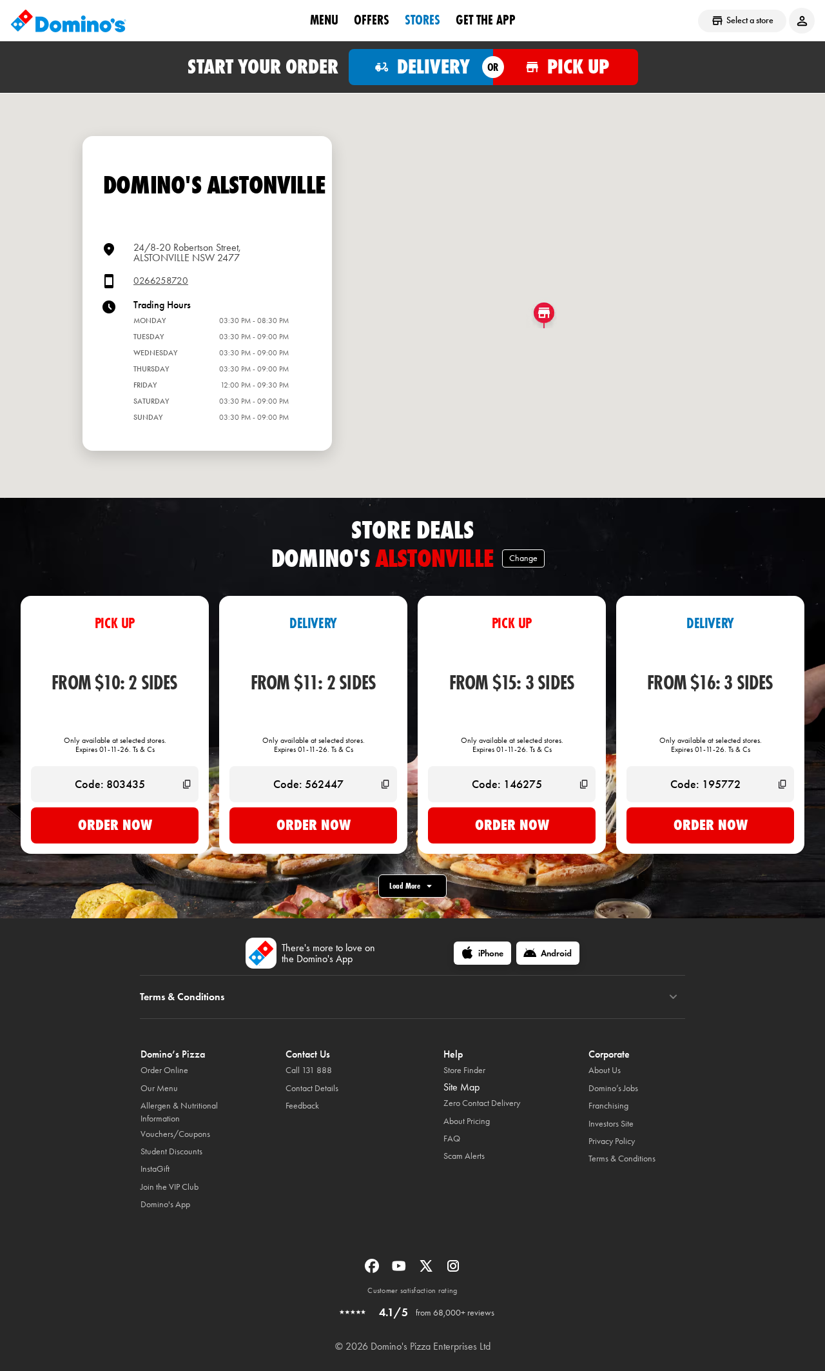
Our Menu (159, 1088)
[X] (427, 1270)
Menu (324, 20)
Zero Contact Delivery (481, 1103)
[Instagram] (453, 1270)
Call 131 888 (309, 1070)
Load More (404, 885)
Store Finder (464, 1070)
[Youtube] (400, 1270)
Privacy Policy (611, 1141)
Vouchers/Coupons (175, 1134)
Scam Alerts (464, 1155)
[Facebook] (373, 1270)
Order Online (164, 1070)
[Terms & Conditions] (673, 997)
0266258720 (160, 280)
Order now (115, 825)
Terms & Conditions (621, 1158)
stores (422, 20)
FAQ (451, 1138)
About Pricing (466, 1121)
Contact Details (312, 1088)
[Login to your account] (802, 21)
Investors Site (611, 1123)
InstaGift (155, 1168)
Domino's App (165, 1204)
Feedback (302, 1105)
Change (523, 558)
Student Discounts (171, 1151)
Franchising (608, 1105)
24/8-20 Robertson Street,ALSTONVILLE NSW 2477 (187, 252)
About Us (604, 1070)
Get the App (486, 20)
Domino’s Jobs (613, 1088)
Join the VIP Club (170, 1186)
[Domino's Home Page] (68, 20)
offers (371, 20)
